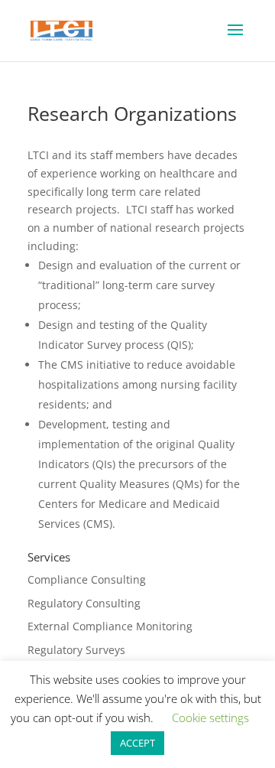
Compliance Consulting (87, 579)
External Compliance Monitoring (110, 626)
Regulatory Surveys (76, 650)
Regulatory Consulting (84, 603)
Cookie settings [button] (210, 717)
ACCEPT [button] (137, 743)
